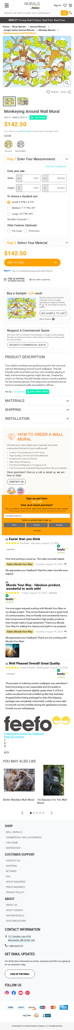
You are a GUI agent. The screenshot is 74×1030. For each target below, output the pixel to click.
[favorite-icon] (65, 5)
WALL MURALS (14, 832)
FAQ (8, 876)
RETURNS (11, 871)
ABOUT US (11, 905)
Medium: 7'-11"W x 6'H (23, 207)
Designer (59, 525)
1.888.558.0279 (15, 946)
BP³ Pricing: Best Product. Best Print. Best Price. (37, 20)
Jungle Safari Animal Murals (19, 30)
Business (37, 525)
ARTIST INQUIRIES (15, 881)
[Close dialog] (69, 497)
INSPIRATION (13, 848)
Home (14, 525)
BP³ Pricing (25, 131)
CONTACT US (16, 481)
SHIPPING (11, 865)
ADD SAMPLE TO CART (53, 313)
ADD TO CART (16, 262)
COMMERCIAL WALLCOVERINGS (23, 837)
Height (10, 188)
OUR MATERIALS (15, 915)
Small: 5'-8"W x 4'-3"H (23, 202)
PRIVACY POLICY (15, 892)
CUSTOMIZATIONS (16, 920)
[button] (22, 812)
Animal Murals (38, 26)
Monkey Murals (47, 30)
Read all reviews (14, 736)
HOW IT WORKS (14, 910)
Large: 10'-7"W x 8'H (22, 213)
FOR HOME (12, 842)
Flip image (17, 231)
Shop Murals (19, 26)
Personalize (34, 231)
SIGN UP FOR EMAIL (20, 974)
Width (10, 178)
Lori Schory (19, 391)
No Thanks (37, 531)
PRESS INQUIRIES (15, 887)
